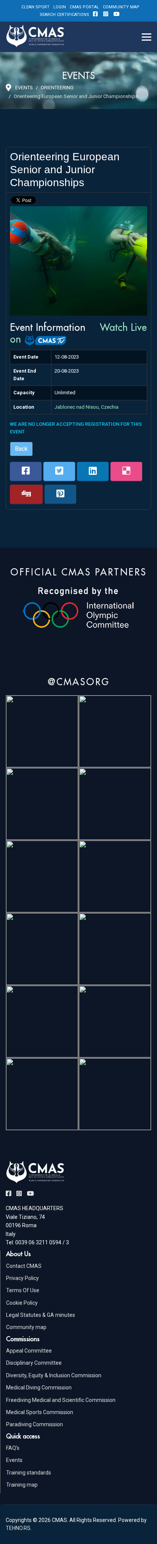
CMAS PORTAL (84, 7)
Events (14, 1460)
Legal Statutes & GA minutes (40, 1315)
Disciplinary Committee (34, 1363)
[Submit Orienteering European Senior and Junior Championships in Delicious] (126, 471)
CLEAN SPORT (35, 7)
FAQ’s (12, 1448)
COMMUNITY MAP (121, 7)
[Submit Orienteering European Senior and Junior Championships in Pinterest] (60, 494)
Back (21, 448)
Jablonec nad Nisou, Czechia (86, 407)
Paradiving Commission (34, 1424)
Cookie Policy (22, 1303)
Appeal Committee (29, 1351)
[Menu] (146, 36)
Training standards (28, 1473)
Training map (22, 1485)
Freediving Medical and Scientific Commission (60, 1400)
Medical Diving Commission (39, 1387)
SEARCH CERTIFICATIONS (64, 14)
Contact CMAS (24, 1266)
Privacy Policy (22, 1278)
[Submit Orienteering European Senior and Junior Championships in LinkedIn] (93, 471)
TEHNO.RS (18, 1528)
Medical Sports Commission (39, 1412)
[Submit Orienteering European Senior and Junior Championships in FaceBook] (26, 471)
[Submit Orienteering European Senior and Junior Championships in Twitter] (59, 471)
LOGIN (59, 7)
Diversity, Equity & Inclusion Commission (53, 1375)
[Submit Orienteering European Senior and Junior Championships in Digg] (26, 494)
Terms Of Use (22, 1290)
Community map (26, 1327)
